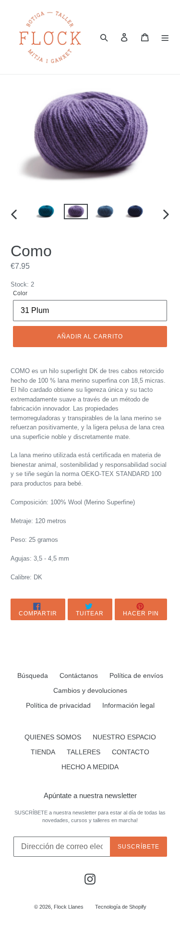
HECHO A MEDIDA (90, 767)
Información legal (128, 705)
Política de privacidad (58, 705)
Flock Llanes (69, 907)
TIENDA (43, 752)
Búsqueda (32, 675)
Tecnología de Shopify (120, 907)
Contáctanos (79, 675)
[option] (46, 214)
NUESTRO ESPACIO (124, 737)
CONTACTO (130, 752)
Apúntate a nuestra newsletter (90, 795)
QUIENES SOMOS (52, 737)
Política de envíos (136, 675)
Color (20, 293)
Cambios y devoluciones (90, 690)
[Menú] (165, 37)
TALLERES (83, 752)
